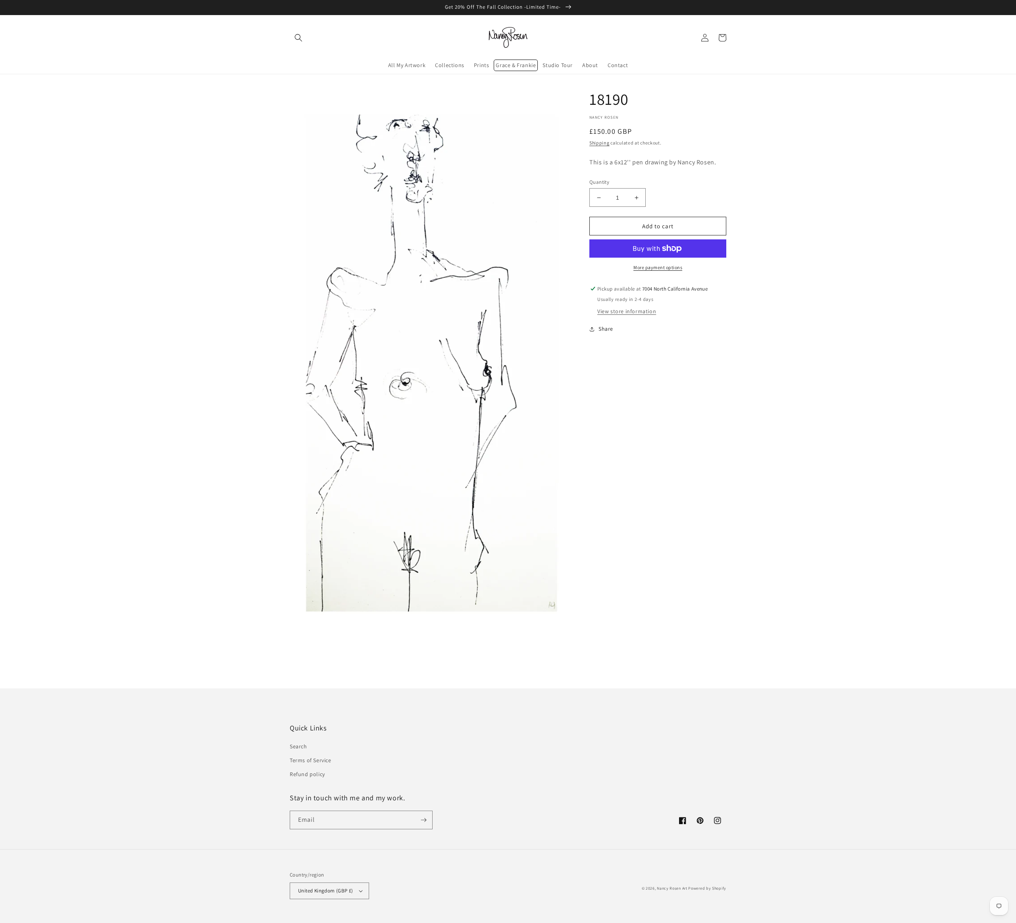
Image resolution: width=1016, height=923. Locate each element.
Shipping (599, 143)
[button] (298, 37)
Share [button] (605, 328)
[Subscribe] (423, 820)
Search (298, 746)
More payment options (657, 267)
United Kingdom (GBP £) (325, 890)
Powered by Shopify (707, 888)
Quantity (599, 182)
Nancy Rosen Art (672, 888)
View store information (626, 311)
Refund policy (307, 774)
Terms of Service (310, 760)
